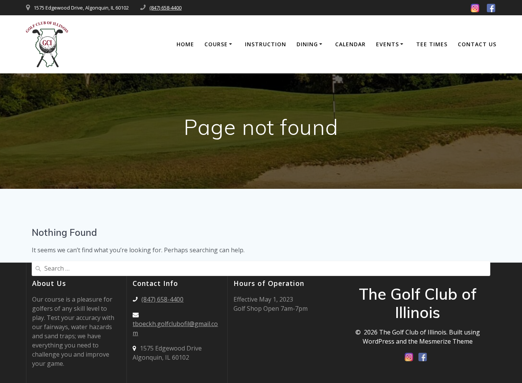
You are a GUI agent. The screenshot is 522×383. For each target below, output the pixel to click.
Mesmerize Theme (446, 341)
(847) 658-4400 (165, 7)
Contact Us (477, 44)
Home (185, 44)
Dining (307, 44)
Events (387, 44)
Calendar (350, 44)
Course (216, 44)
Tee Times (431, 44)
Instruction (265, 44)
